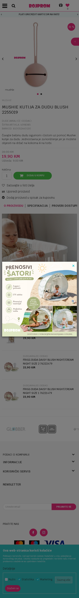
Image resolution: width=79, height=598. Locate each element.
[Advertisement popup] (39, 299)
